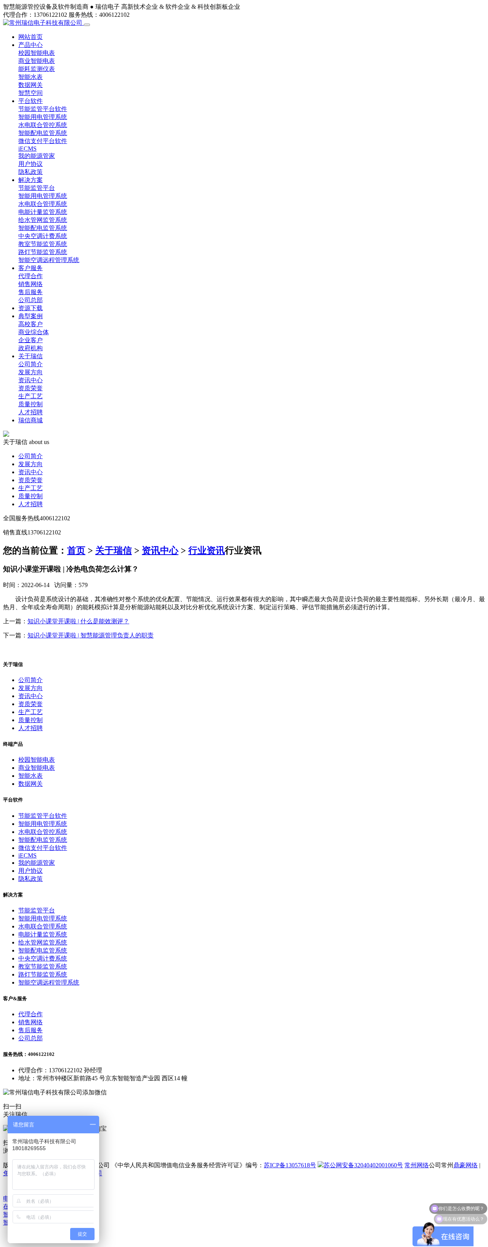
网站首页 (30, 37)
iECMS (27, 148)
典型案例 (30, 316)
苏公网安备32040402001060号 (363, 1165)
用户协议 (30, 164)
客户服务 (30, 268)
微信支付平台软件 (42, 141)
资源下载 (30, 308)
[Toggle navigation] (87, 25)
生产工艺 (30, 396)
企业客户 (30, 340)
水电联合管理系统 (42, 204)
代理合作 (30, 276)
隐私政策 (30, 172)
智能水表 (30, 77)
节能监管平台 (36, 188)
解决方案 (30, 180)
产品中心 (30, 45)
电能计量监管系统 (42, 212)
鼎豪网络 (465, 1165)
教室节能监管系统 (42, 244)
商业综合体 (33, 332)
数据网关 (30, 85)
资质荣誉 (30, 388)
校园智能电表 (36, 53)
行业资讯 (206, 550)
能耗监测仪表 (36, 69)
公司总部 (30, 300)
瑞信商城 (30, 420)
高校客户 (30, 324)
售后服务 (30, 292)
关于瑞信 (30, 356)
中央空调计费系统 (42, 236)
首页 (76, 550)
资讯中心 (30, 380)
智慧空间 (30, 93)
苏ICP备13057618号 (290, 1165)
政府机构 (30, 348)
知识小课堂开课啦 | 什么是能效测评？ (78, 621)
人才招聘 (30, 412)
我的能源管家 (36, 156)
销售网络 (30, 284)
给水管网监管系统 (42, 220)
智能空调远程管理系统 (48, 260)
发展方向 (30, 372)
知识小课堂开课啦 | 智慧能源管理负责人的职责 (90, 635)
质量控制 (30, 404)
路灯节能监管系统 (42, 252)
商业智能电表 (36, 61)
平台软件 (30, 101)
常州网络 (417, 1165)
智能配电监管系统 (42, 133)
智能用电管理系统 (42, 117)
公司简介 (30, 364)
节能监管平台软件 (42, 109)
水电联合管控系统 (42, 125)
